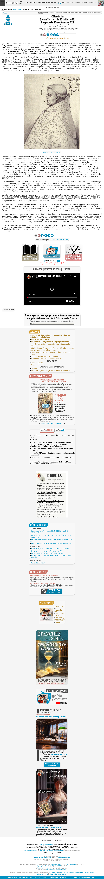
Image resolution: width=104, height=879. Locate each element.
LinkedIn (58, 610)
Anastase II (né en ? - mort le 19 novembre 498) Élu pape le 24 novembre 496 (50, 536)
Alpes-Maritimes (89, 872)
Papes (19, 10)
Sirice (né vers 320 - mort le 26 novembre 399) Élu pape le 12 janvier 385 (50, 557)
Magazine (10, 877)
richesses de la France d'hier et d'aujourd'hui (63, 864)
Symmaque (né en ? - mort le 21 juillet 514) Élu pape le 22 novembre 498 (49, 532)
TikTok (57, 615)
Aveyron (64, 874)
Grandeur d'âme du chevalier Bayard (46, 359)
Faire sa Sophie (37, 363)
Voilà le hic (35, 365)
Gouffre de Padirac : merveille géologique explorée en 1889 (51, 345)
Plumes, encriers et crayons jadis (44, 356)
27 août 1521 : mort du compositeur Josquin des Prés (53, 435)
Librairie (73, 877)
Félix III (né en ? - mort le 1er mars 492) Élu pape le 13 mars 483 (51, 543)
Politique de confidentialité (62, 859)
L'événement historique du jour (52, 860)
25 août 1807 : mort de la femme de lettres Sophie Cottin (51, 450)
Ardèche (39, 874)
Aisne (53, 872)
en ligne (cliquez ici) (49, 827)
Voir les (38, 563)
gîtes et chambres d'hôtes (45, 867)
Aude (59, 874)
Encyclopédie (17, 877)
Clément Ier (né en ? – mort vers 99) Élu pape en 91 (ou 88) (50, 549)
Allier (57, 872)
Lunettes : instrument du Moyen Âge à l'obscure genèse (50, 353)
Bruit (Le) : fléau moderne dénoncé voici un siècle (52, 457)
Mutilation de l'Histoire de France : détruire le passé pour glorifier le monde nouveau (52, 349)
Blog (23, 877)
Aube (55, 874)
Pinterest (59, 621)
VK (56, 612)
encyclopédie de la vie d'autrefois (56, 869)
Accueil (14, 10)
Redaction (69, 32)
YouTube (58, 617)
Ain (49, 872)
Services (94, 877)
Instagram (59, 614)
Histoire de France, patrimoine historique (49, 865)
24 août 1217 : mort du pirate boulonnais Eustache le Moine (52, 454)
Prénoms (88, 877)
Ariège (51, 874)
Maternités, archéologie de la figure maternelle (50, 371)
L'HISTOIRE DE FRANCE (46, 844)
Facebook (59, 606)
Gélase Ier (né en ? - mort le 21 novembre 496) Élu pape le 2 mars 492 (51, 540)
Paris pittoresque (80, 877)
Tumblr (58, 623)
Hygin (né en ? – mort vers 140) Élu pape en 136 (46, 551)
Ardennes (45, 874)
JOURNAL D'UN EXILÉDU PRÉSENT (52, 764)
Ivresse (34, 369)
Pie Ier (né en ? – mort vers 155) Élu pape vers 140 (47, 553)
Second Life (60, 619)
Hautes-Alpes (79, 872)
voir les (59, 239)
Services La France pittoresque (43, 859)
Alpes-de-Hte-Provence (67, 872)
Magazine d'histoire (44, 868)
